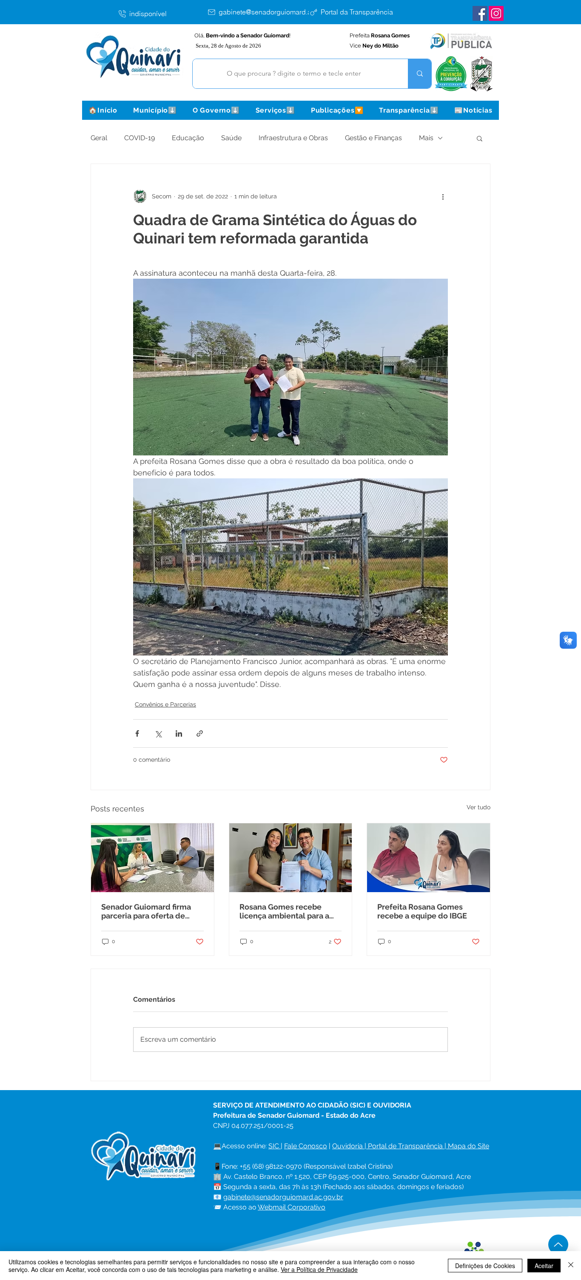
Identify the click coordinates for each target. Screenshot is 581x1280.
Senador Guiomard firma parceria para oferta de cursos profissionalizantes (148, 911)
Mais (426, 138)
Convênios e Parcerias (165, 704)
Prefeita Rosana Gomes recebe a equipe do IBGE (422, 911)
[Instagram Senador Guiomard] (496, 13)
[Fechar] (571, 1265)
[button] (155, 110)
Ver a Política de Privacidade (319, 1269)
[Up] (558, 1245)
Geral (99, 138)
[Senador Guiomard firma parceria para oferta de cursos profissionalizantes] (152, 857)
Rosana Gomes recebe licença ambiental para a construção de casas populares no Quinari (284, 911)
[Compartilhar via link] (200, 733)
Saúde (231, 138)
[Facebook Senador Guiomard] (480, 13)
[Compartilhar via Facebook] (137, 733)
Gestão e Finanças (373, 138)
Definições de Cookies (485, 1265)
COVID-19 (139, 138)
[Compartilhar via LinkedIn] (179, 733)
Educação (188, 138)
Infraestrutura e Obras (293, 138)
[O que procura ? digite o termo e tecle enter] (419, 73)
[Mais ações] (443, 196)
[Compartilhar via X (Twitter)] (158, 733)
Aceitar (544, 1265)
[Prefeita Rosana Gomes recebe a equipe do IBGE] (428, 857)
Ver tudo (478, 807)
